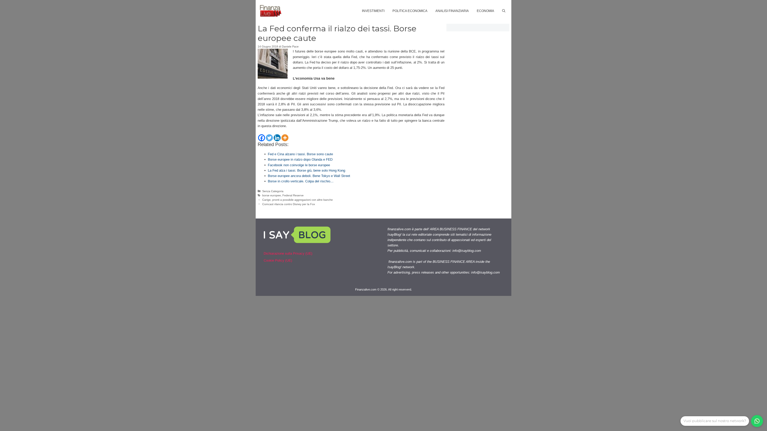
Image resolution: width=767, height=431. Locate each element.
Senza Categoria (272, 191)
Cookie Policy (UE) (278, 260)
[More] (284, 137)
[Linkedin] (277, 137)
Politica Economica (409, 11)
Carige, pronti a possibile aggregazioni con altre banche (297, 199)
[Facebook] (261, 137)
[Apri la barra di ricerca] (503, 11)
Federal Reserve (293, 195)
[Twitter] (269, 137)
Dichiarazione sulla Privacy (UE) (288, 253)
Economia (485, 11)
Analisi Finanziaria (452, 11)
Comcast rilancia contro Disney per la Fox (288, 204)
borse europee (271, 195)
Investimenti (373, 11)
